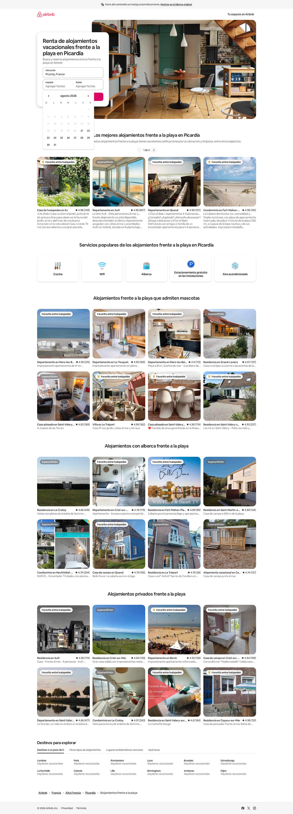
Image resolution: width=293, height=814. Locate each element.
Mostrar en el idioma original (176, 4)
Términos (81, 808)
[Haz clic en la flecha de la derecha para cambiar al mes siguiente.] (88, 96)
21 (82, 130)
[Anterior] (139, 150)
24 (55, 137)
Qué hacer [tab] (154, 749)
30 (48, 144)
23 (48, 137)
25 (61, 137)
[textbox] (57, 86)
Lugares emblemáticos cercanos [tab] (124, 749)
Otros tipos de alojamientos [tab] (85, 749)
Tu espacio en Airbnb (240, 14)
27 (75, 137)
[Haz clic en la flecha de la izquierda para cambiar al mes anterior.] (49, 96)
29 (88, 137)
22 (88, 130)
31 (55, 144)
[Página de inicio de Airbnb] (46, 14)
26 (68, 137)
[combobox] (73, 74)
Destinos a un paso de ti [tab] (50, 749)
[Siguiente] (154, 150)
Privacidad (67, 808)
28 (81, 137)
